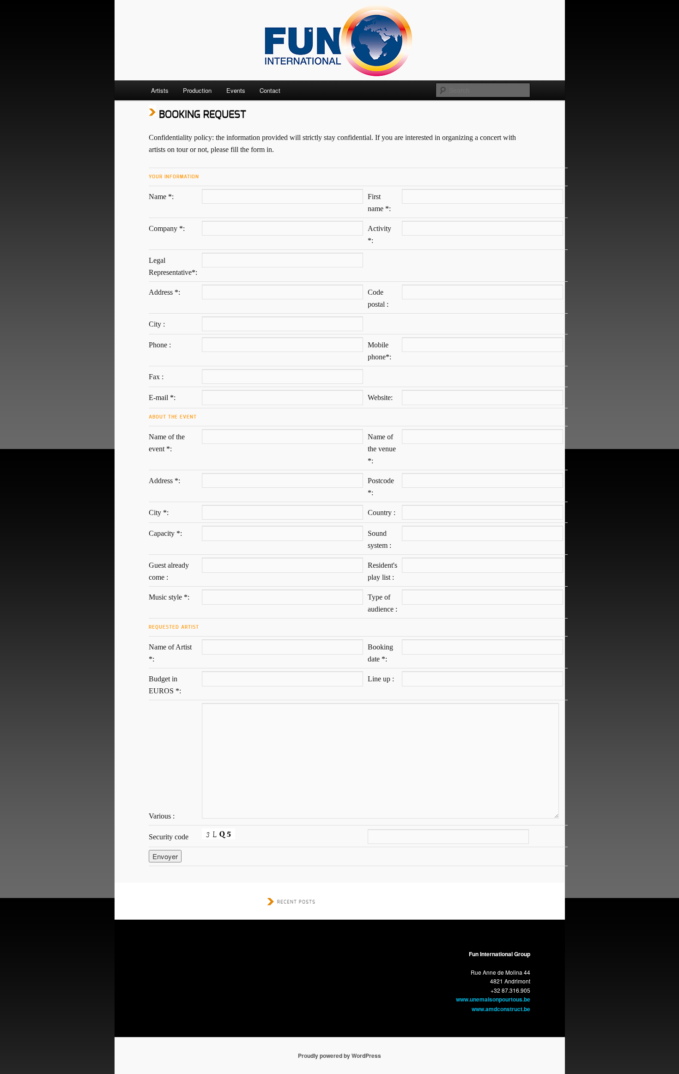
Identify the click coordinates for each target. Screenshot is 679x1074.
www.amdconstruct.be (501, 1009)
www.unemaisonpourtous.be (493, 999)
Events (235, 90)
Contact (270, 90)
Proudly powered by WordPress (339, 1055)
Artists (160, 90)
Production (197, 90)
